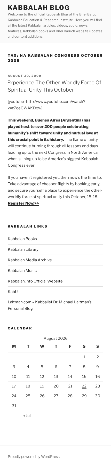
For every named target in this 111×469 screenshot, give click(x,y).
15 (84, 376)
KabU (13, 291)
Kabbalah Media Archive (30, 260)
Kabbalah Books (22, 239)
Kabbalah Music (22, 270)
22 (84, 386)
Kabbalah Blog (39, 7)
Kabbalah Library (23, 249)
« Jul (27, 415)
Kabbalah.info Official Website (35, 281)
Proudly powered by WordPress (34, 456)
